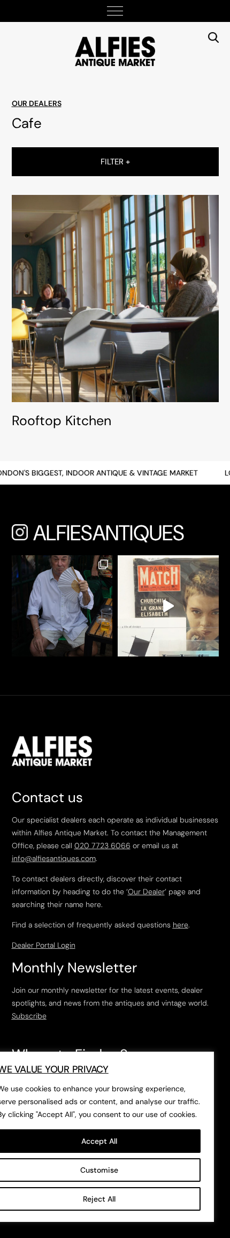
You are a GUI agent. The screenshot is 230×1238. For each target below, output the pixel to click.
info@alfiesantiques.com (54, 858)
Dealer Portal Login (43, 945)
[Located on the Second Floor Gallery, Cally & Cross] (168, 605)
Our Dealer (146, 891)
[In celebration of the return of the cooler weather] (62, 605)
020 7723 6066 (102, 845)
